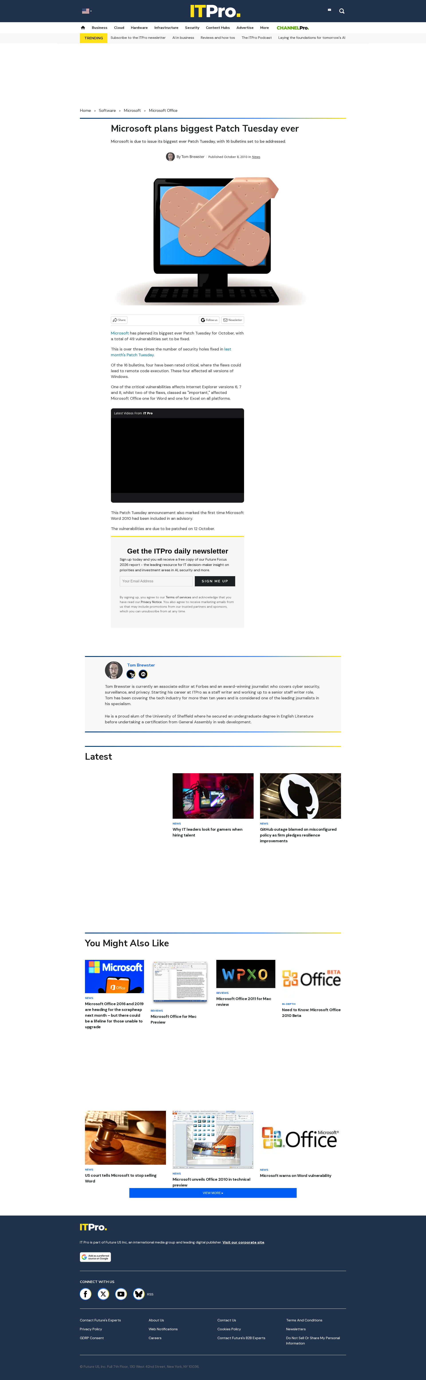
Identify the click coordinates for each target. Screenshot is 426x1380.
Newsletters (296, 1329)
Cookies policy (229, 1329)
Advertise (245, 27)
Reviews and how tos (218, 37)
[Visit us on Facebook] (85, 1294)
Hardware (139, 27)
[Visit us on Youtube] (120, 1294)
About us (156, 1320)
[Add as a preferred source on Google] (95, 1257)
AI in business (183, 37)
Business (99, 27)
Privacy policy (91, 1329)
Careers (155, 1338)
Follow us (211, 320)
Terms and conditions (304, 1320)
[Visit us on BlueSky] (136, 1294)
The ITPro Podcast (257, 37)
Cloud (119, 27)
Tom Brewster (193, 156)
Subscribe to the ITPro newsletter (138, 37)
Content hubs (218, 27)
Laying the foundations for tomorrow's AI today (317, 37)
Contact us (226, 1320)
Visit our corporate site (243, 1242)
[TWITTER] (132, 674)
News (256, 157)
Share (122, 320)
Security (192, 27)
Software (107, 110)
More (264, 27)
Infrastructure (166, 27)
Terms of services (179, 597)
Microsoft (132, 110)
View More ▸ (213, 1193)
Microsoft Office (163, 110)
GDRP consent (92, 1338)
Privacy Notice (151, 602)
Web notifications (163, 1329)
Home (85, 110)
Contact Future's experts (100, 1320)
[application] (177, 455)
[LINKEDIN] (144, 674)
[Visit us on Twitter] (103, 1294)
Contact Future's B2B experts (241, 1338)
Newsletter (235, 320)
